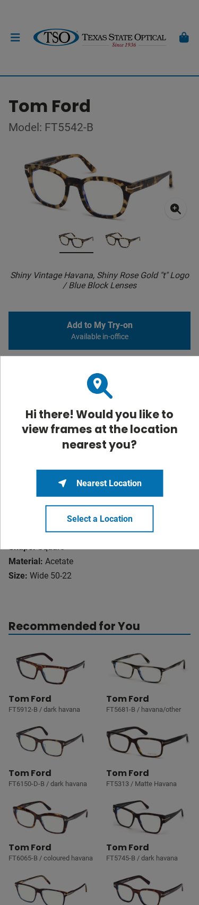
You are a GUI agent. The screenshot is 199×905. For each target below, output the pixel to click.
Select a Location (100, 519)
